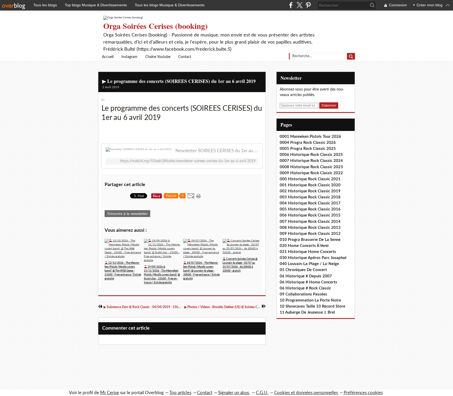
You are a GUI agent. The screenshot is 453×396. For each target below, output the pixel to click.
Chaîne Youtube (157, 57)
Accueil (108, 57)
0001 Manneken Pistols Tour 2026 (310, 137)
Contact (184, 57)
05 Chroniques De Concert (303, 270)
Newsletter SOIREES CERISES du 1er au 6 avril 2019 (216, 151)
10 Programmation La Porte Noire (310, 300)
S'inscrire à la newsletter (127, 214)
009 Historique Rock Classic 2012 (310, 234)
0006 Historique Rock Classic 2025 (311, 155)
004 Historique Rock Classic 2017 (310, 203)
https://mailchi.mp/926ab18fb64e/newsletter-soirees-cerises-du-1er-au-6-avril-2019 (188, 161)
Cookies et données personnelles (306, 392)
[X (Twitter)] (299, 5)
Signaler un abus (234, 392)
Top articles (180, 392)
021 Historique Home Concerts (308, 252)
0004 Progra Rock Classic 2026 (308, 143)
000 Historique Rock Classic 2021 (310, 179)
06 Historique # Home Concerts (308, 282)
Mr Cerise (109, 392)
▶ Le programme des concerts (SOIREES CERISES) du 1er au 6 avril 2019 (179, 81)
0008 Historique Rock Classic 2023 (311, 167)
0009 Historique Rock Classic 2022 (311, 173)
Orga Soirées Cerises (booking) (155, 25)
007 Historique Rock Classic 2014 (310, 222)
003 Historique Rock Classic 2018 (310, 197)
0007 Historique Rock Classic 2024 (311, 161)
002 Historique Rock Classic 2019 (310, 191)
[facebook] (291, 5)
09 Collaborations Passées (303, 294)
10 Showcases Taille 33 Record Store (312, 306)
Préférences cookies (363, 392)
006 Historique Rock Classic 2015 (310, 215)
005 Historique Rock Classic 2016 (310, 209)
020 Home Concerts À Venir (304, 246)
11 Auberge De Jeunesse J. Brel (307, 312)
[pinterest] (308, 5)
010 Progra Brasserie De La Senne (310, 240)
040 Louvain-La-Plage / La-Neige (309, 264)
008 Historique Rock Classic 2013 (310, 228)
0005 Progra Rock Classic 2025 (308, 149)
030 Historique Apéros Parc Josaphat (313, 258)
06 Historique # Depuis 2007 (306, 276)
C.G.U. (262, 392)
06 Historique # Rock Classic (305, 288)
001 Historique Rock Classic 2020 (310, 185)
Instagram (129, 57)
